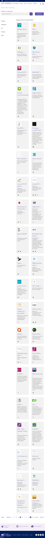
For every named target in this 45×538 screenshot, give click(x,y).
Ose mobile (36, 286)
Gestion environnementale (22, 94)
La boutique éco (22, 456)
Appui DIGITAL (22, 234)
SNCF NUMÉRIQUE (6, 3)
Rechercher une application (7, 11)
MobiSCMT (36, 72)
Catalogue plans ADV (22, 354)
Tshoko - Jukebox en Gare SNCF (21, 311)
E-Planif (19, 374)
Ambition (35, 3)
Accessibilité (9, 534)
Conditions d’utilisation (17, 534)
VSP (33, 29)
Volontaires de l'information (21, 208)
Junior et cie (21, 286)
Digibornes (36, 207)
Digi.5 (19, 404)
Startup (21, 3)
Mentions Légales (25, 534)
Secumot (35, 456)
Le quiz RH (35, 184)
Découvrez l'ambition (23, 526)
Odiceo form (36, 334)
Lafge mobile (36, 93)
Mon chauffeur (22, 159)
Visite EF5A (36, 501)
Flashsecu (20, 52)
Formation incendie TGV (36, 129)
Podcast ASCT (22, 72)
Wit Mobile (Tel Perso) (37, 235)
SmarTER (20, 128)
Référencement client (37, 264)
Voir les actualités (37, 526)
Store (25, 3)
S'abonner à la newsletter (7, 526)
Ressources (30, 3)
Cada (19, 263)
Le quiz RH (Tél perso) (22, 185)
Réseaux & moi (22, 29)
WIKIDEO (35, 480)
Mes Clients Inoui (36, 53)
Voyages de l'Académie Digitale (21, 503)
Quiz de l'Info (36, 309)
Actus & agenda (15, 3)
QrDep (19, 334)
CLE (33, 404)
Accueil (2, 7)
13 (33, 517)
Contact (31, 534)
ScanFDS (35, 429)
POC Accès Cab (37, 374)
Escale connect (37, 159)
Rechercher (39, 14)
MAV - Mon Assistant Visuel (22, 430)
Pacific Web (36, 353)
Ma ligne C (21, 480)
